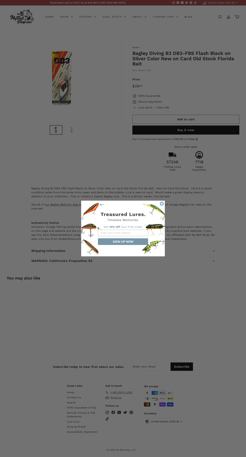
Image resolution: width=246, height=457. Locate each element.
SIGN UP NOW (123, 241)
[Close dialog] (161, 203)
